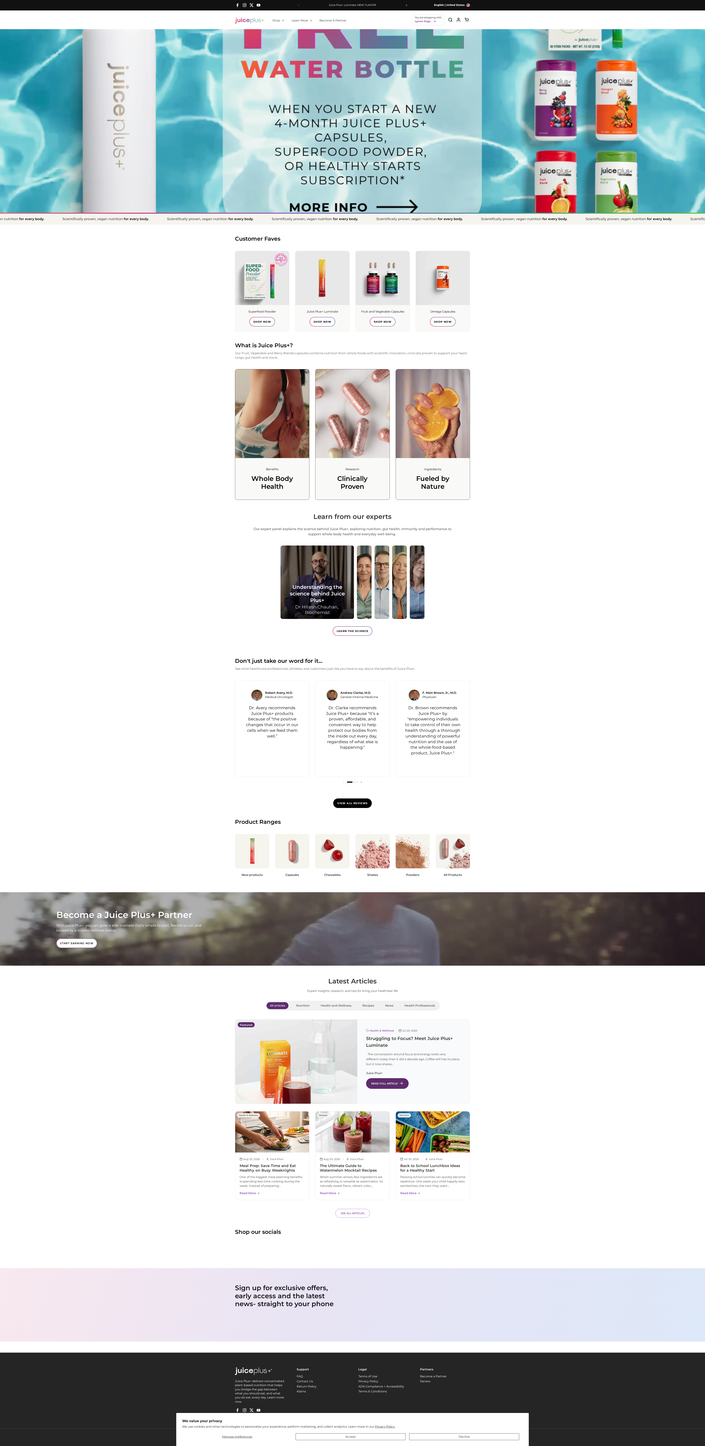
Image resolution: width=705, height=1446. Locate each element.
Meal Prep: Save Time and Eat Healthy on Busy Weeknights (268, 1168)
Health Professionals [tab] (419, 1005)
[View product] (458, 19)
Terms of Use (367, 1376)
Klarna (301, 1391)
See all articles (352, 1213)
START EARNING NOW (76, 943)
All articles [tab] (277, 1005)
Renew (425, 1381)
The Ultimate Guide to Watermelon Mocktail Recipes (348, 1168)
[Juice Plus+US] (249, 20)
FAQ (300, 1376)
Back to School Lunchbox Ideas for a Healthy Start (430, 1168)
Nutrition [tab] (303, 1005)
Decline (464, 1436)
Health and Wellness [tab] (336, 1005)
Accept (350, 1436)
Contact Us (305, 1381)
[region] (352, 728)
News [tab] (389, 1005)
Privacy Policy (368, 1381)
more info (352, 178)
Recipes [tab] (368, 1005)
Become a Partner (433, 1376)
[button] (450, 19)
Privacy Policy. (385, 1426)
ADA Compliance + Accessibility (381, 1386)
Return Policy (307, 1386)
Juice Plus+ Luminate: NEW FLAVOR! (352, 5)
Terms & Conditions (372, 1391)
